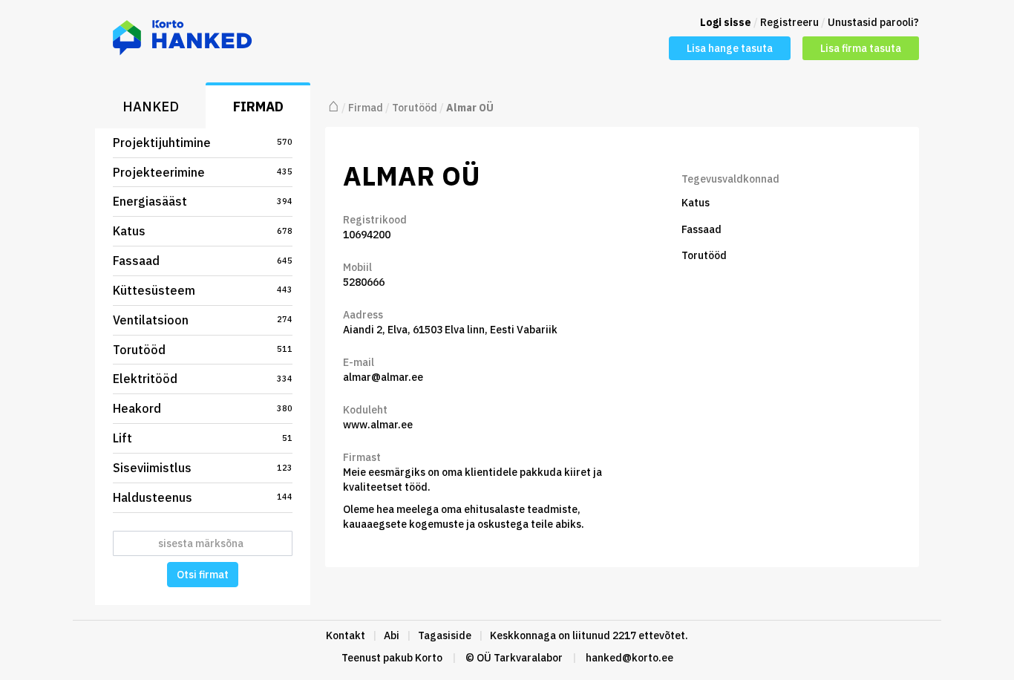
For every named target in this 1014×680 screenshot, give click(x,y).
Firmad (258, 106)
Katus (202, 230)
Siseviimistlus (202, 467)
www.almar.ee (378, 424)
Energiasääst (202, 201)
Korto (428, 657)
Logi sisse (725, 22)
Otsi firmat (203, 574)
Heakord (202, 408)
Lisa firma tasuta (860, 48)
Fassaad (202, 260)
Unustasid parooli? (873, 22)
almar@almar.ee (383, 377)
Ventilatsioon (202, 320)
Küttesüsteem (202, 290)
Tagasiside (444, 635)
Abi (391, 635)
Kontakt (345, 635)
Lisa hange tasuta (730, 48)
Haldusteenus (202, 497)
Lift (202, 438)
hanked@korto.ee (629, 657)
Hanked (150, 106)
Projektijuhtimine (202, 142)
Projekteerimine (202, 172)
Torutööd (202, 349)
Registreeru (789, 22)
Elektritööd (202, 378)
